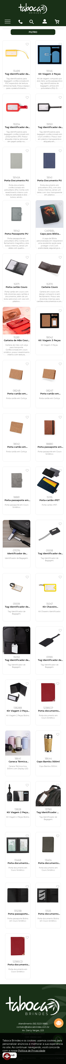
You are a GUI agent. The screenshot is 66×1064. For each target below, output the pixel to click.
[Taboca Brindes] (33, 9)
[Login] (45, 22)
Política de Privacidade (31, 1050)
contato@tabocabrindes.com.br (33, 1027)
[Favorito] (28, 44)
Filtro (33, 32)
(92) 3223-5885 (40, 1023)
